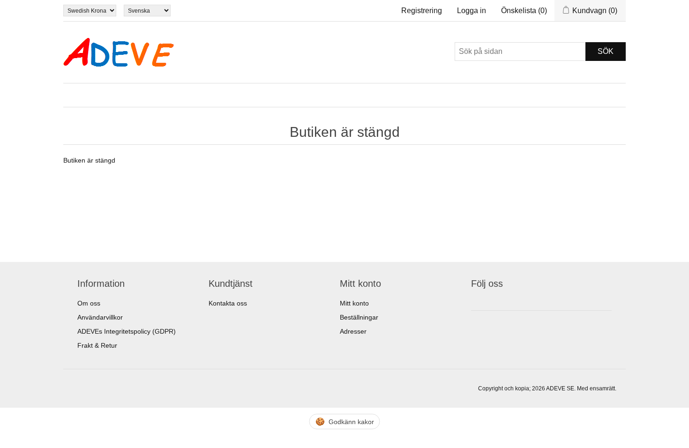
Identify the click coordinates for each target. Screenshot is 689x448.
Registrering (421, 11)
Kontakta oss (228, 303)
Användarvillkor (100, 317)
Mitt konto (354, 303)
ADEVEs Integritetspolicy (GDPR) (126, 331)
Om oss (88, 303)
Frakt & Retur (97, 345)
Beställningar (359, 317)
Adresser (353, 331)
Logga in (471, 11)
